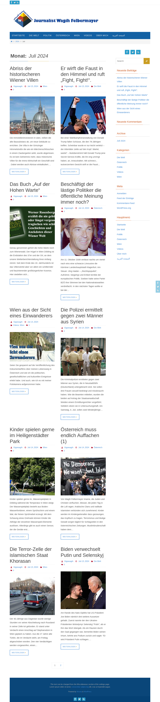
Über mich (122, 254)
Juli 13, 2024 (33, 567)
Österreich (98, 208)
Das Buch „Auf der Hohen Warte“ (132, 95)
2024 (17, 41)
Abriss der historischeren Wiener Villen (25, 74)
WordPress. (88, 691)
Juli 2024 (121, 141)
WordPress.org (124, 208)
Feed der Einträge (125, 198)
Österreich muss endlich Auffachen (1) (80, 435)
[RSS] (18, 2)
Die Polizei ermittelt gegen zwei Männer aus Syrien (82, 315)
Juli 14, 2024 (83, 208)
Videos (16, 325)
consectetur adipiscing (80, 687)
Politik (120, 167)
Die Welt (97, 86)
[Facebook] (11, 2)
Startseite (121, 225)
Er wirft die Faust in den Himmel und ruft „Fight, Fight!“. (83, 74)
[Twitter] (15, 2)
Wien (45, 86)
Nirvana (79, 691)
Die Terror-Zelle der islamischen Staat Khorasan (31, 555)
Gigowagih (17, 86)
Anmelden (121, 193)
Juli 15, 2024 (33, 86)
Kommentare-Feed (125, 203)
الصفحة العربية (123, 259)
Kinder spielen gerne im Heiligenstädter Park (32, 435)
